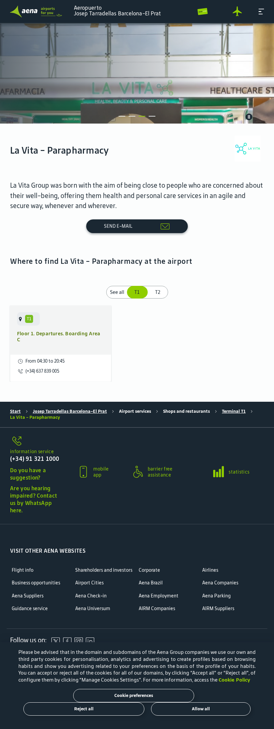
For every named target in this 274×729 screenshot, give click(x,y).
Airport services (135, 411)
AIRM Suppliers (218, 608)
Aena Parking (216, 596)
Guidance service (30, 608)
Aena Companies (220, 583)
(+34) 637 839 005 (42, 371)
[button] (261, 11)
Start (15, 411)
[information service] (35, 441)
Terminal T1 (234, 411)
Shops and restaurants (186, 411)
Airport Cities (89, 583)
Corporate (149, 570)
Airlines (210, 570)
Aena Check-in (91, 596)
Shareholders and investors (103, 570)
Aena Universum (92, 608)
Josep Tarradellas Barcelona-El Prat (70, 411)
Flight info (22, 570)
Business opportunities (36, 583)
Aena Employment (158, 596)
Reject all (84, 709)
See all (117, 292)
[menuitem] (137, 73)
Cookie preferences (133, 695)
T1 (137, 292)
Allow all (201, 709)
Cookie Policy (234, 680)
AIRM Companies (157, 608)
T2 (157, 292)
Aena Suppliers (27, 596)
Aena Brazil (151, 583)
